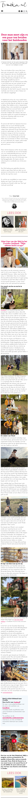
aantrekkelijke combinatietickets (13, 718)
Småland (3, 310)
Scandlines (6, 708)
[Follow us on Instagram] (22, 11)
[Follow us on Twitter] (24, 11)
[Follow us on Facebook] (19, 11)
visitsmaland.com (7, 692)
